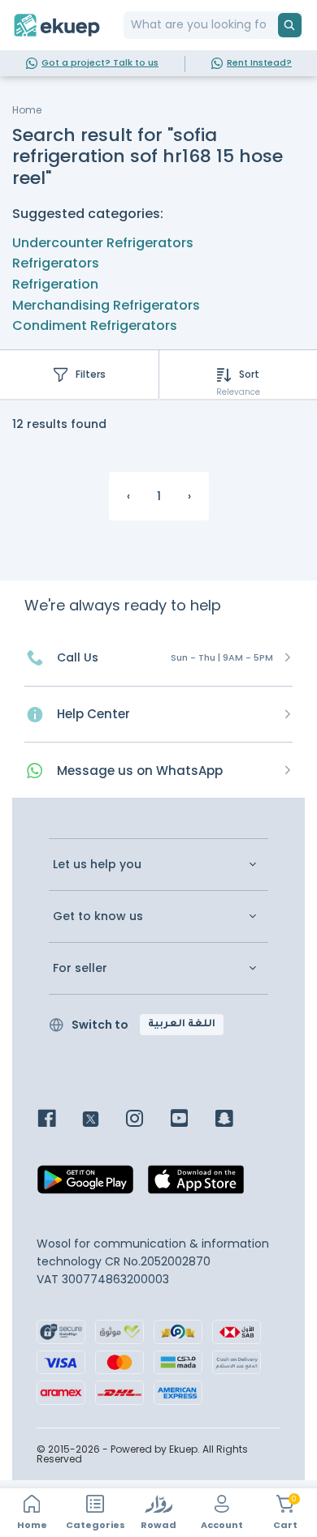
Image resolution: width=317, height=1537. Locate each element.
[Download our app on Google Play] (85, 1183)
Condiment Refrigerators (94, 325)
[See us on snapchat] (236, 1120)
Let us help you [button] (97, 864)
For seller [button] (80, 968)
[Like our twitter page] (102, 1120)
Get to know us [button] (98, 916)
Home (26, 110)
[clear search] (271, 25)
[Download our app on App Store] (196, 1183)
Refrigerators (55, 263)
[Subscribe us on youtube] (191, 1120)
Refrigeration (55, 284)
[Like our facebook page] (59, 1120)
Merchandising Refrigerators (106, 305)
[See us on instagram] (146, 1120)
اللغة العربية (181, 1024)
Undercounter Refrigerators (102, 242)
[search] (290, 25)
